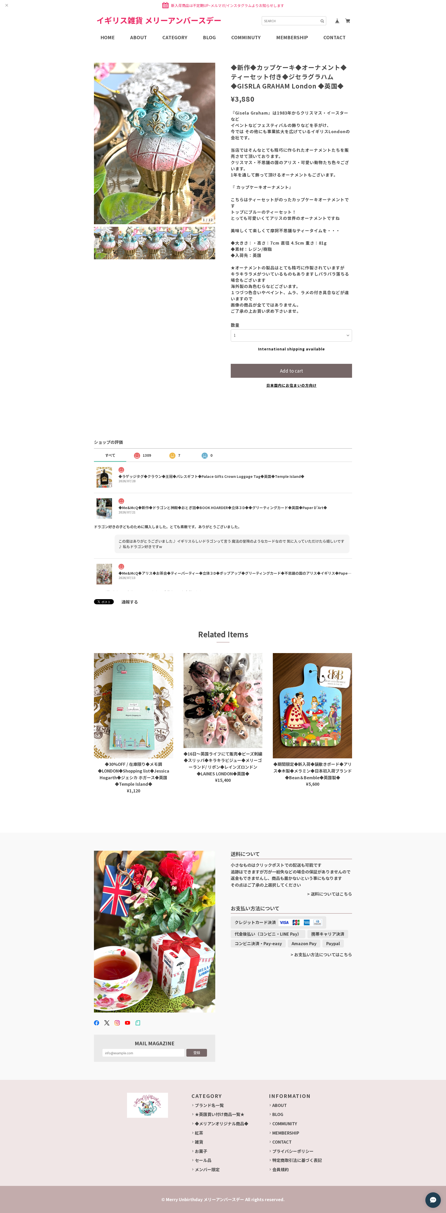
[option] (154, 143)
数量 (235, 325)
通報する (130, 602)
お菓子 (201, 1151)
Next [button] (212, 243)
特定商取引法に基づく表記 (297, 1160)
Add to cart (291, 370)
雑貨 (199, 1142)
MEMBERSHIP (285, 1133)
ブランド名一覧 (209, 1105)
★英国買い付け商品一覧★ (219, 1114)
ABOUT (279, 1105)
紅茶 (199, 1133)
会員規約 (280, 1169)
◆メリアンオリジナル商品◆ (221, 1123)
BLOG (277, 1114)
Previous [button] (96, 243)
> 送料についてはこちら (329, 894)
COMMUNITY (284, 1123)
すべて (110, 455)
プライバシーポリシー (293, 1151)
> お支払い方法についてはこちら (321, 954)
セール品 (203, 1160)
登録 (196, 1052)
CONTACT (282, 1142)
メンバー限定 (207, 1169)
